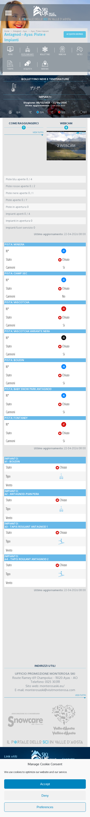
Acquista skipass (75, 34)
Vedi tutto (38, 132)
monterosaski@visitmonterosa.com (50, 690)
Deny (45, 795)
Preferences (45, 807)
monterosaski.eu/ (52, 686)
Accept (45, 784)
